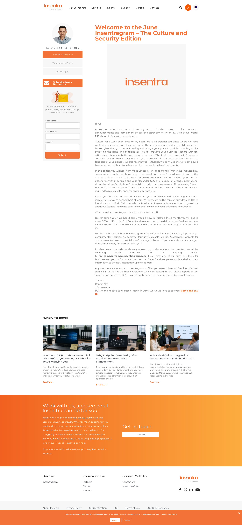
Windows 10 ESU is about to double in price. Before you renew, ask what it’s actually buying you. (67, 358)
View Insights (62, 71)
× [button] (239, 512)
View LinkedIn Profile (62, 63)
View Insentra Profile (63, 54)
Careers (140, 7)
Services (96, 7)
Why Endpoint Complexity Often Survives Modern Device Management (117, 358)
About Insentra (77, 7)
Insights (111, 7)
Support (125, 7)
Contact (154, 7)
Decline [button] (127, 520)
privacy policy (102, 514)
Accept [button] (114, 520)
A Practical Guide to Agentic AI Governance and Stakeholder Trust (172, 357)
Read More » (48, 382)
